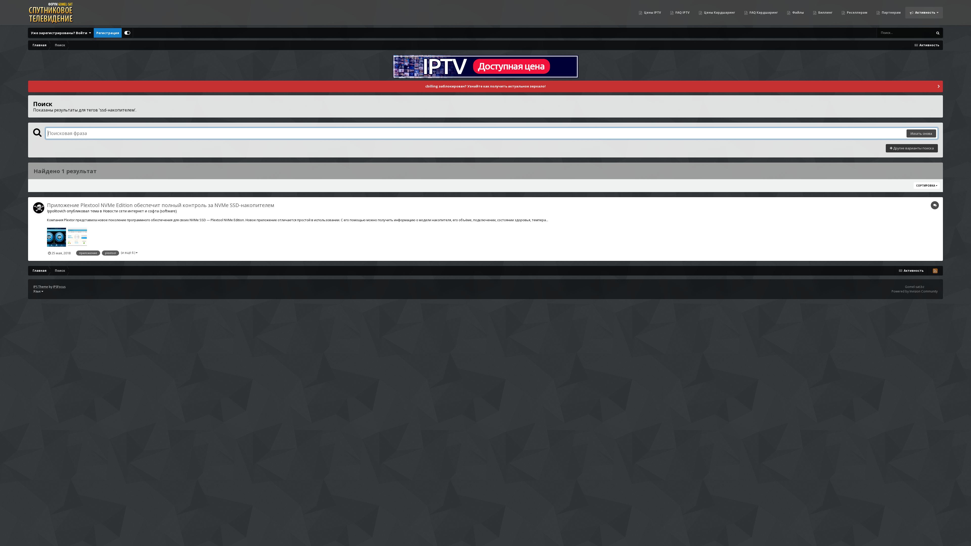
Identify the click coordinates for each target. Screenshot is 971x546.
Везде (921, 33)
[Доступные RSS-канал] (935, 271)
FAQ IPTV (682, 12)
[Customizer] (127, 33)
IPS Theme (40, 287)
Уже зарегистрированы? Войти (60, 33)
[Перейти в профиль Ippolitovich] (38, 207)
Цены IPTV (652, 12)
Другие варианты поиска (913, 148)
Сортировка (926, 185)
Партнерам (891, 12)
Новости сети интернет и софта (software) (140, 211)
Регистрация (107, 33)
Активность (924, 12)
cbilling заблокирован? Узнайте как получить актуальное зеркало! (485, 86)
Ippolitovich (56, 211)
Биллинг (825, 12)
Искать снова (921, 133)
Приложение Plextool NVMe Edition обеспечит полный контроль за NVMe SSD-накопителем (160, 205)
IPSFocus (59, 287)
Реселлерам (856, 12)
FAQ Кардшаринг (763, 12)
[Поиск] (938, 33)
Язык (37, 291)
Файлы (797, 12)
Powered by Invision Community (915, 291)
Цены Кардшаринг (719, 12)
